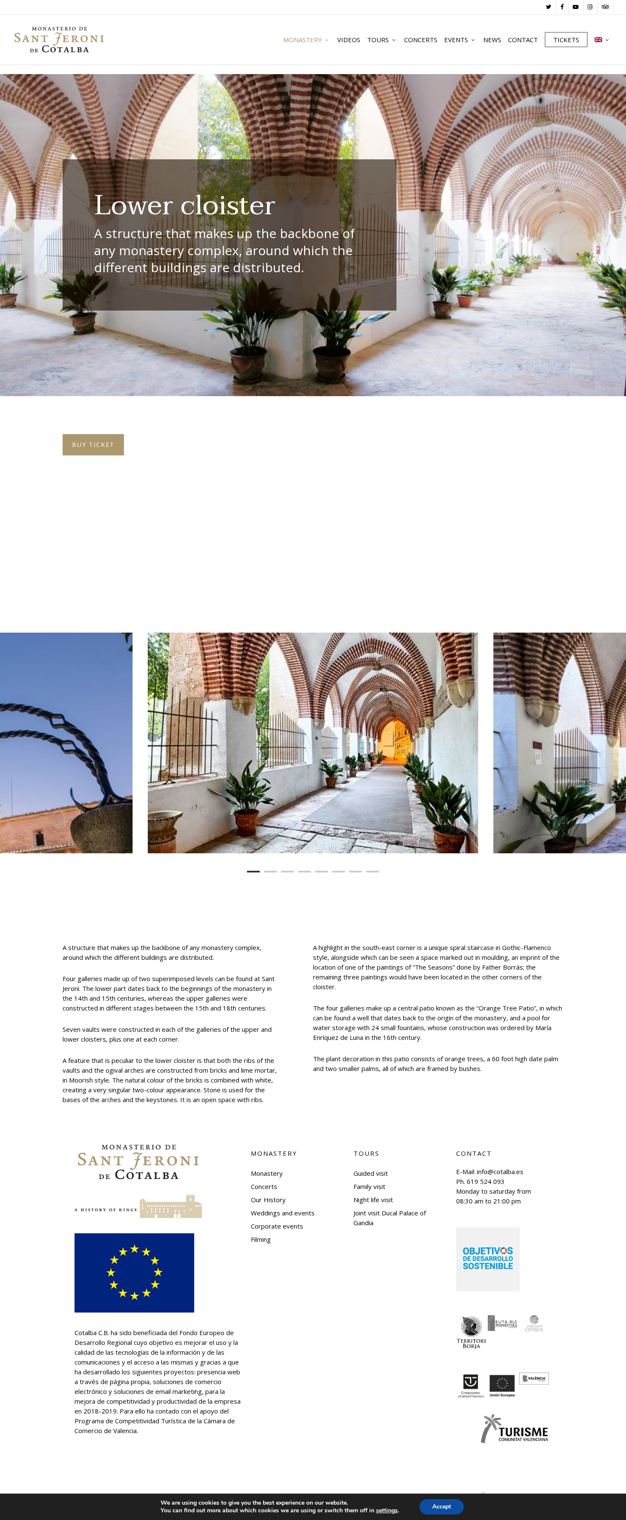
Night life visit (373, 1199)
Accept (441, 1507)
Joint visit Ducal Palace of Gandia (389, 1218)
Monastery (267, 1173)
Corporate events (277, 1226)
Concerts (264, 1186)
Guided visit (370, 1173)
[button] (93, 444)
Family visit (369, 1186)
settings (387, 1510)
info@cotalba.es (500, 1171)
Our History (268, 1199)
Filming (261, 1239)
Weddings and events (283, 1213)
